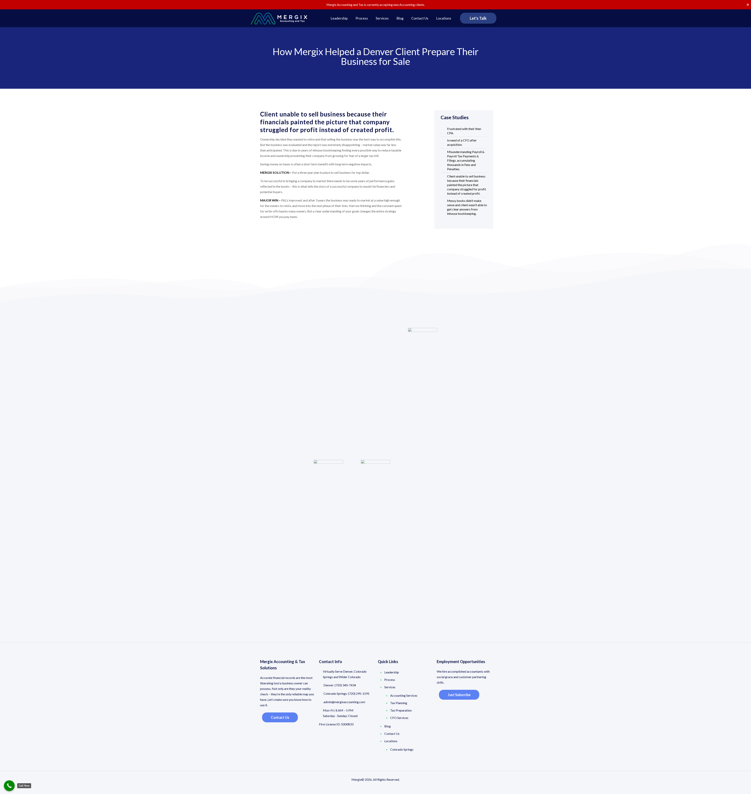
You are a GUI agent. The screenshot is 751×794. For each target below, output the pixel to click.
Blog (387, 726)
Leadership (391, 672)
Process (389, 679)
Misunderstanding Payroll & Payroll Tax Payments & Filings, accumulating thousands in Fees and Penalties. (465, 160)
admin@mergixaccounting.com (344, 702)
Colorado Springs (401, 749)
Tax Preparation (401, 710)
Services (389, 687)
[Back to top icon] (732, 786)
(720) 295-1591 (358, 693)
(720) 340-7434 (345, 685)
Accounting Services (403, 695)
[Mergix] (279, 18)
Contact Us (392, 733)
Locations (390, 741)
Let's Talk (478, 18)
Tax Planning (398, 703)
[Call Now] (9, 785)
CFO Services (399, 718)
